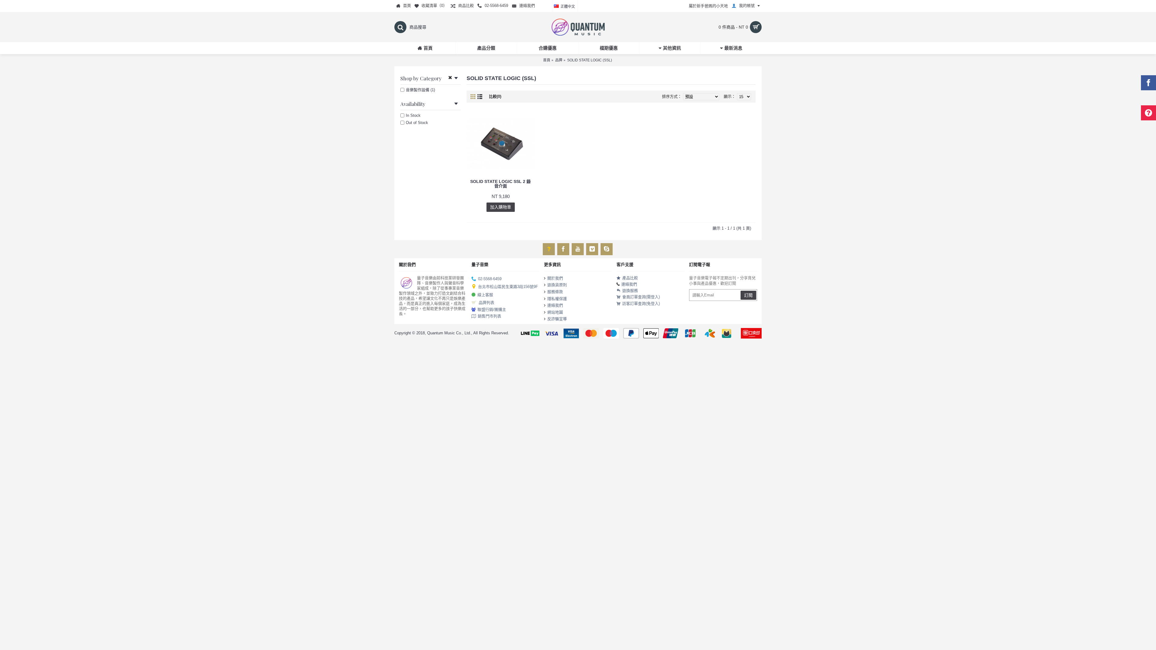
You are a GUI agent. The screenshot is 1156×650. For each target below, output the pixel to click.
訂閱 (748, 295)
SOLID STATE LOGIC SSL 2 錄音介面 (500, 183)
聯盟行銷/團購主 (491, 309)
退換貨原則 (557, 285)
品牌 (558, 60)
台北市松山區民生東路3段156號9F (508, 286)
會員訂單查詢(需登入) (641, 297)
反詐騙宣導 (557, 319)
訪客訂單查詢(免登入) (641, 303)
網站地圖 (555, 312)
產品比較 (630, 278)
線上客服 (485, 294)
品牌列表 (486, 302)
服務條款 (555, 291)
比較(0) (495, 96)
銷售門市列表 (489, 316)
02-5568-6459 (490, 279)
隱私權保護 (557, 298)
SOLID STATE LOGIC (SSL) (589, 60)
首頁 (546, 60)
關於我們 (555, 278)
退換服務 (630, 290)
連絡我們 (555, 305)
